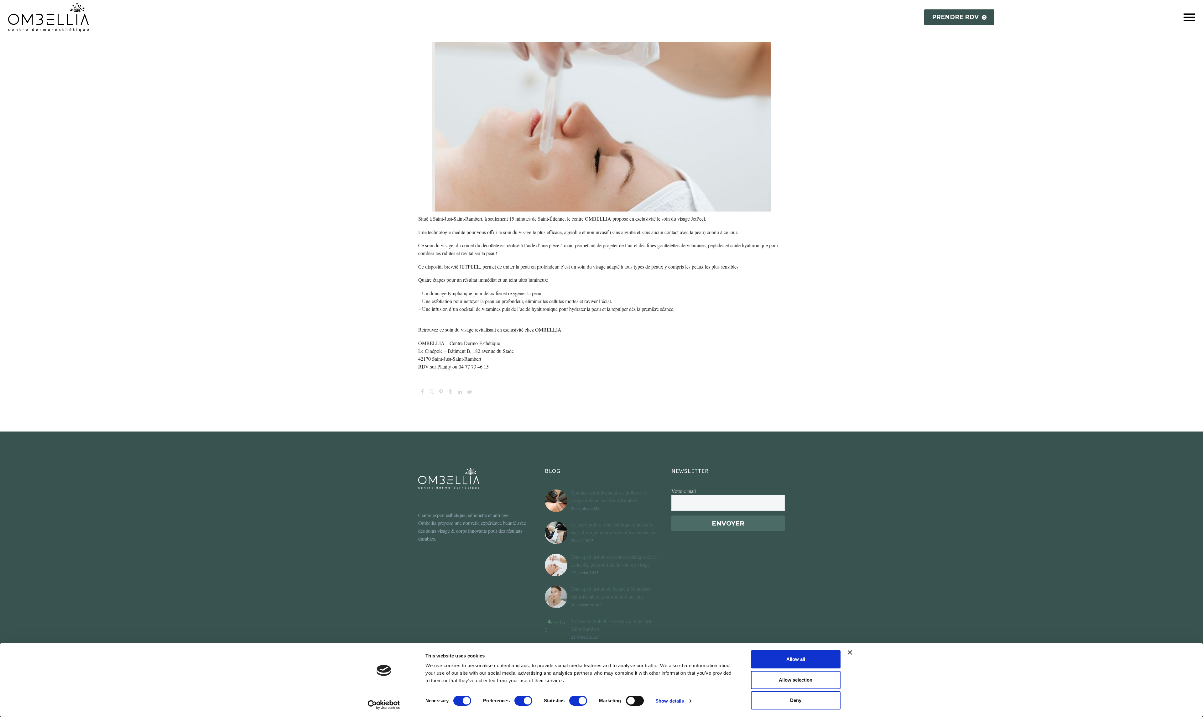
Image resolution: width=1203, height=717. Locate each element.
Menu (1189, 17)
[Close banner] (850, 652)
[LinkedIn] (459, 391)
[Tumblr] (450, 391)
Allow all (795, 659)
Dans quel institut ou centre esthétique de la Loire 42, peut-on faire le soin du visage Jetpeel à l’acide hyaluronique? (614, 564)
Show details (669, 701)
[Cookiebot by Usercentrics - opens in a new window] (384, 704)
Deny (795, 700)
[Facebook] (422, 391)
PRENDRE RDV (959, 17)
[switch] (523, 701)
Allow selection (795, 680)
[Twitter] (431, 391)
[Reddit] (469, 391)
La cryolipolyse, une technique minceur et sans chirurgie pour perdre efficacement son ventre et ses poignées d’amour (614, 532)
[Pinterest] (441, 391)
